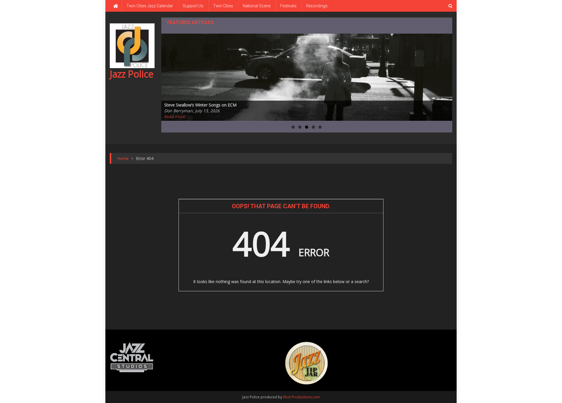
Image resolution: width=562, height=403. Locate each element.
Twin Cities (223, 6)
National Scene (256, 6)
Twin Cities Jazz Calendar (149, 6)
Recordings (317, 6)
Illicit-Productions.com (301, 397)
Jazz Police (131, 74)
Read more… (176, 116)
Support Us (193, 6)
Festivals (288, 6)
